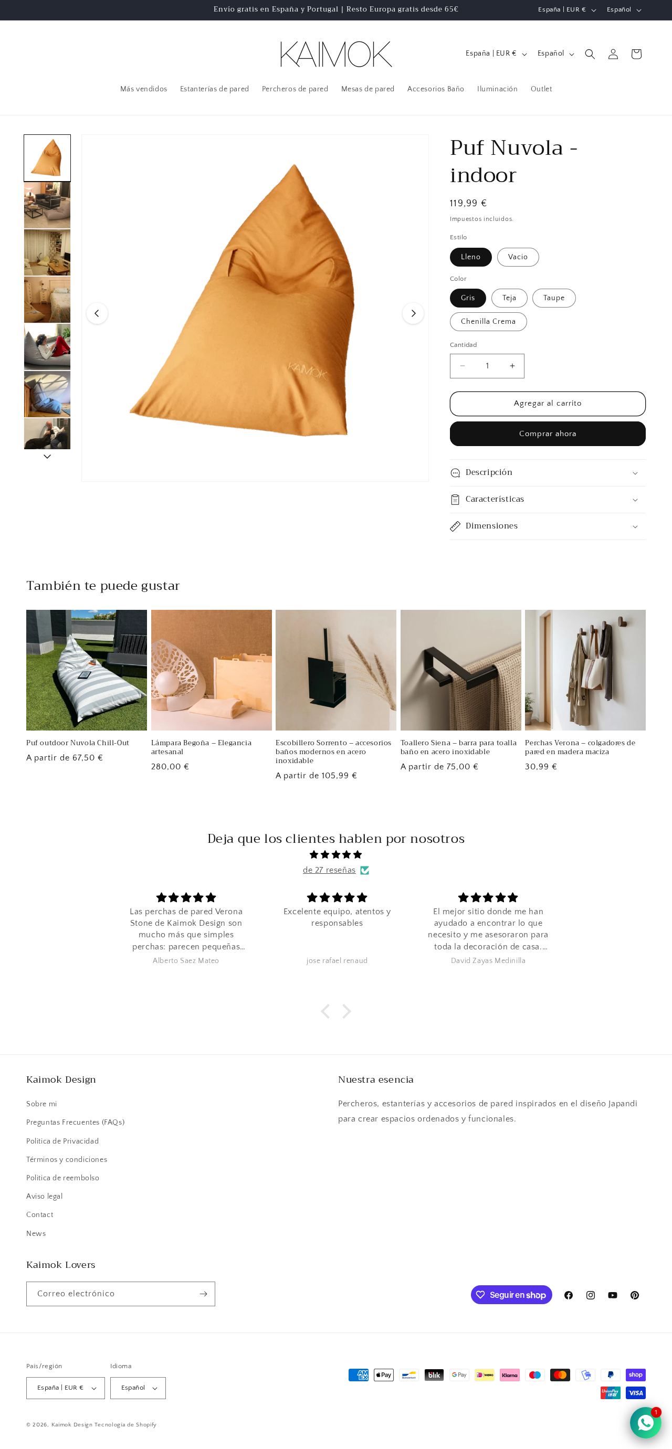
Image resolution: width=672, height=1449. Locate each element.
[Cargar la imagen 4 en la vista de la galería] (47, 299)
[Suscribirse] (203, 1294)
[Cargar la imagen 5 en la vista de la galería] (47, 347)
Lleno (471, 257)
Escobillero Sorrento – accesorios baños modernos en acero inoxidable (334, 752)
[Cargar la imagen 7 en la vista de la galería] (47, 441)
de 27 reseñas (329, 870)
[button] (590, 54)
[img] (336, 855)
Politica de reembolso (63, 1178)
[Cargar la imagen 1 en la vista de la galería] (47, 158)
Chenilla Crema (488, 322)
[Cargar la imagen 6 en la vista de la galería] (47, 394)
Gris (468, 298)
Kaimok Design (72, 1425)
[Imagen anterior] (97, 313)
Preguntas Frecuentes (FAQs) (75, 1122)
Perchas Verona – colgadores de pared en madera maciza (580, 748)
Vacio (518, 257)
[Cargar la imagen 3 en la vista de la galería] (47, 252)
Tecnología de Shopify (125, 1425)
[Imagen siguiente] (413, 313)
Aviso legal (44, 1196)
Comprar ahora (547, 433)
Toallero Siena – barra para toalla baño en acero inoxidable (459, 748)
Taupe (554, 298)
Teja (509, 298)
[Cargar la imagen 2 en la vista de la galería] (47, 205)
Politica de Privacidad (62, 1141)
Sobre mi (41, 1104)
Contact (39, 1215)
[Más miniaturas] (47, 456)
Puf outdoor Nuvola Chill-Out (78, 743)
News (36, 1234)
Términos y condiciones (66, 1160)
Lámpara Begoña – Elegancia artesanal (201, 748)
